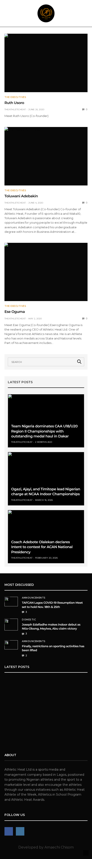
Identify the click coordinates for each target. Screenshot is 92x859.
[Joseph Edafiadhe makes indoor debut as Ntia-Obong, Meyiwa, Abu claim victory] (11, 624)
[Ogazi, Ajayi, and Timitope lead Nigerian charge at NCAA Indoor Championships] (46, 478)
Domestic (29, 620)
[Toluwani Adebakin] (46, 156)
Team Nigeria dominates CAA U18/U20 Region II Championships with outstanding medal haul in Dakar (44, 431)
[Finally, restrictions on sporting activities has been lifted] (11, 644)
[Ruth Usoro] (46, 63)
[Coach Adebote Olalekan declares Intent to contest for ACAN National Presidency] (46, 536)
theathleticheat (15, 109)
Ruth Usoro (14, 103)
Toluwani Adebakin (21, 196)
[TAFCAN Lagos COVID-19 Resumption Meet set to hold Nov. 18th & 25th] (11, 601)
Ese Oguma (14, 312)
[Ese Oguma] (46, 272)
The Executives (15, 97)
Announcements (34, 598)
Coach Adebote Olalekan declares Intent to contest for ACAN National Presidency (42, 547)
